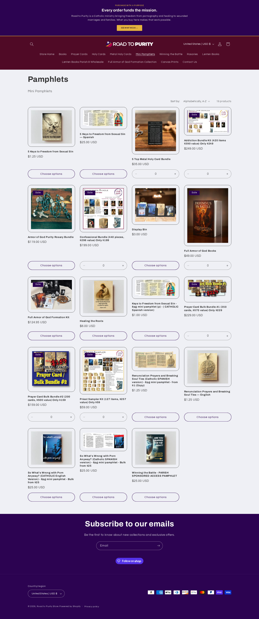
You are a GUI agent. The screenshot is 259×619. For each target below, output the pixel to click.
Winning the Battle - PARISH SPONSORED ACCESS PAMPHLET (154, 474)
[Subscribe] (159, 545)
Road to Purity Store (48, 606)
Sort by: (175, 101)
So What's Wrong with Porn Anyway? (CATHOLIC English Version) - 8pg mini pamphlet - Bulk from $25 (51, 477)
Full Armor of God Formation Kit (48, 317)
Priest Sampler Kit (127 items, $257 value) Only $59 (103, 400)
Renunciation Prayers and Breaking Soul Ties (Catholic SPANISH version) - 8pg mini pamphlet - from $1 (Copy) (155, 380)
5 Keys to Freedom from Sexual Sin (50, 151)
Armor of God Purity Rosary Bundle (51, 237)
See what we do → (129, 28)
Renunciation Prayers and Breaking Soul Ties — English (207, 393)
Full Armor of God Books (200, 250)
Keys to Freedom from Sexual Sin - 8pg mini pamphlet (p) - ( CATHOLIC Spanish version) (155, 306)
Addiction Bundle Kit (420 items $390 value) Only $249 (205, 142)
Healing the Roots (91, 321)
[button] (32, 44)
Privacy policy (91, 607)
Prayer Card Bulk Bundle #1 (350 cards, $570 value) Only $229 (205, 308)
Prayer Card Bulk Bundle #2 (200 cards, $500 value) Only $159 (49, 398)
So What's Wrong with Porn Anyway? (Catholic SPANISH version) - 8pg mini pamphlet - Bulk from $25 (103, 460)
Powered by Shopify (70, 606)
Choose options (51, 173)
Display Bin (139, 229)
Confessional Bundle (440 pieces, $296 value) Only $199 (102, 239)
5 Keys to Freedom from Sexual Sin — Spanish (102, 136)
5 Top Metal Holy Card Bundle (151, 159)
